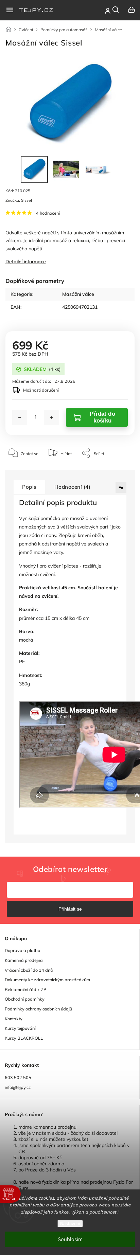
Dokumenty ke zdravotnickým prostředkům (47, 979)
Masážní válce (78, 294)
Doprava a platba (22, 950)
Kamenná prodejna (24, 960)
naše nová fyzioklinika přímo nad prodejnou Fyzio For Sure (75, 1185)
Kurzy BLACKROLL (24, 1038)
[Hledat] (116, 9)
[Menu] (10, 10)
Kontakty (13, 1018)
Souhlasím (70, 1239)
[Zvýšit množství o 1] (51, 417)
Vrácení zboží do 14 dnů (29, 970)
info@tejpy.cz (18, 1087)
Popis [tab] (29, 487)
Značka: (18, 200)
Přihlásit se (70, 909)
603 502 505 (18, 1077)
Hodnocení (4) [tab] (72, 487)
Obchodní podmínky (25, 999)
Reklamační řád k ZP (25, 989)
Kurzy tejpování (20, 1028)
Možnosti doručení (41, 390)
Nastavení (70, 1223)
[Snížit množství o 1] (19, 417)
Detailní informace (25, 261)
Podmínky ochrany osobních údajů (38, 1008)
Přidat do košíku (102, 417)
